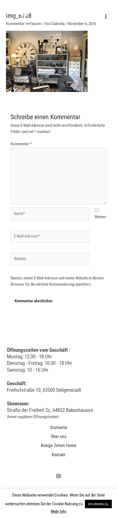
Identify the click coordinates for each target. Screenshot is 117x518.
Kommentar (21, 143)
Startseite (58, 427)
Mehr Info (58, 511)
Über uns (58, 436)
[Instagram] (58, 476)
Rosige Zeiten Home (58, 445)
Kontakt (58, 454)
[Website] (50, 259)
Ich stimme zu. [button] (98, 504)
